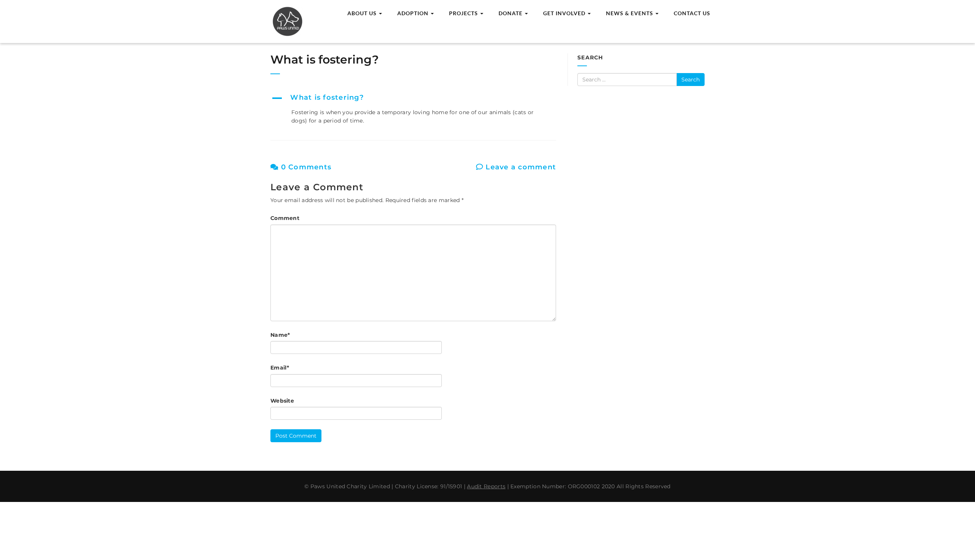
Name (280, 334)
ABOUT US (362, 13)
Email (279, 367)
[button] (413, 98)
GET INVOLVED (565, 13)
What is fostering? (326, 60)
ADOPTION (413, 13)
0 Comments (304, 167)
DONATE (511, 13)
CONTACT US (692, 13)
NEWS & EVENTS (630, 13)
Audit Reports (486, 486)
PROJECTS (464, 13)
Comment (284, 218)
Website (282, 400)
